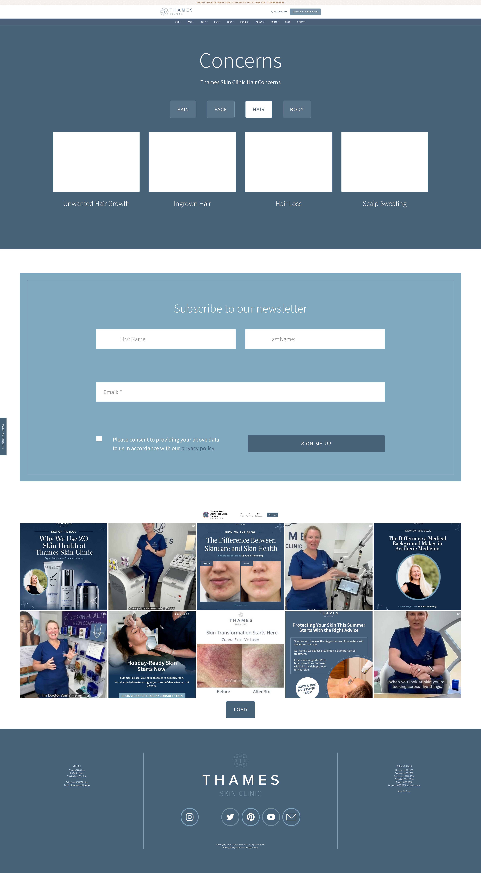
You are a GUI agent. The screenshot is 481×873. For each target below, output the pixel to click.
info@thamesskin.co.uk (80, 785)
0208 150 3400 (280, 12)
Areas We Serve (404, 791)
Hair (216, 22)
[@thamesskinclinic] (205, 514)
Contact (301, 22)
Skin (177, 22)
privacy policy (197, 448)
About (259, 22)
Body (203, 22)
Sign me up (316, 443)
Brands (244, 22)
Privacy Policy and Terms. (234, 847)
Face (190, 22)
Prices (274, 22)
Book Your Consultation (305, 12)
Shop (229, 22)
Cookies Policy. (251, 847)
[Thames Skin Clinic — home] (176, 12)
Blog (287, 22)
